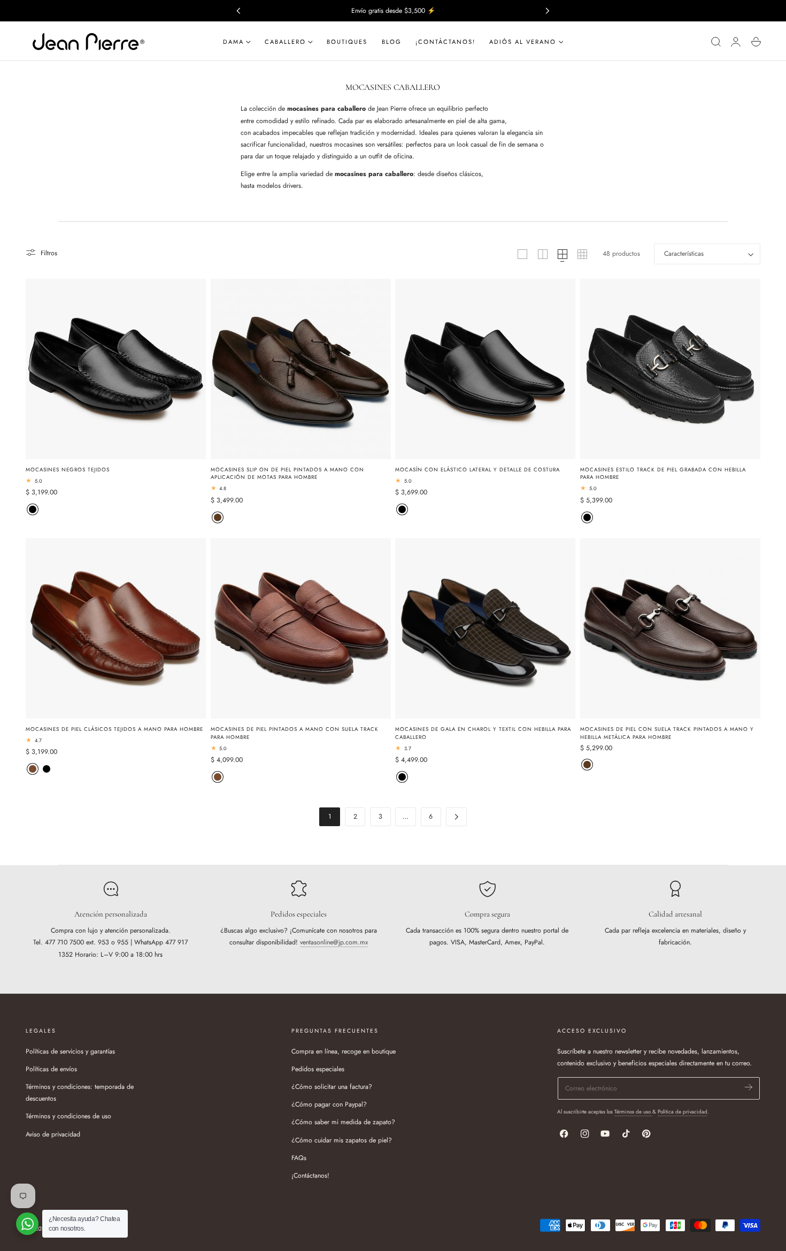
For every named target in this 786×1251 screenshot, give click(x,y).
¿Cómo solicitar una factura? (331, 1087)
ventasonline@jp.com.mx (334, 942)
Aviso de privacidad (53, 1134)
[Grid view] (522, 254)
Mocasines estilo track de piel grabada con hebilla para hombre (663, 474)
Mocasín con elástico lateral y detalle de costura (477, 470)
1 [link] (330, 816)
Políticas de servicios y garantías (70, 1051)
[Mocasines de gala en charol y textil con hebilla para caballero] (485, 628)
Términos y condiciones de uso (68, 1117)
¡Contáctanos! (310, 1175)
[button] (716, 42)
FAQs (298, 1158)
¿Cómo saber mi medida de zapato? (343, 1122)
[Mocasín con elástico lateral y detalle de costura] (485, 369)
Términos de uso (633, 1112)
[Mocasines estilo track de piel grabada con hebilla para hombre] (670, 369)
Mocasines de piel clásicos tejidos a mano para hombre (114, 729)
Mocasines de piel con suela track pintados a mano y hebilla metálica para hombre (667, 733)
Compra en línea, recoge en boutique (343, 1051)
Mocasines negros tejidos (68, 470)
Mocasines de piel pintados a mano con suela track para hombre (295, 733)
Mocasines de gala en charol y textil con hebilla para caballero (483, 733)
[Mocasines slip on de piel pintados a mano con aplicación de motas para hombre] (301, 369)
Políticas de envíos (51, 1069)
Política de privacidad (682, 1112)
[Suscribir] (748, 1088)
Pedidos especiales (317, 1069)
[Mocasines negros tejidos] (116, 369)
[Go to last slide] (238, 10)
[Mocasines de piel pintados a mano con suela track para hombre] (301, 628)
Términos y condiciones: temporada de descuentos (80, 1092)
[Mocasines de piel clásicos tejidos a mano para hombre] (116, 628)
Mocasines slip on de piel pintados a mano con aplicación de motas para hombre (287, 474)
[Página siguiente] (456, 816)
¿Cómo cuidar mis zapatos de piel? (341, 1140)
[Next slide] (547, 10)
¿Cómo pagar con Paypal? (329, 1105)
